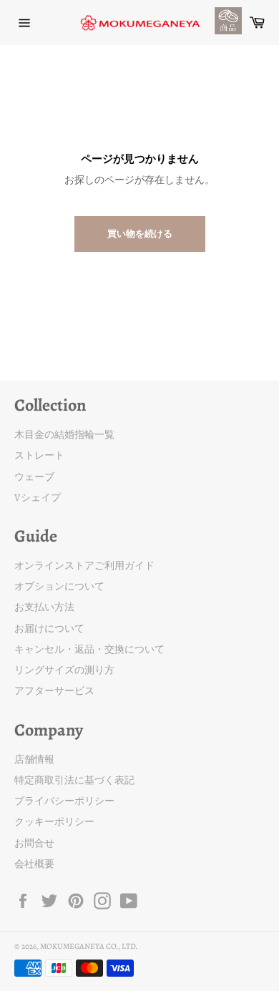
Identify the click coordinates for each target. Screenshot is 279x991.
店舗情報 (34, 759)
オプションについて (59, 586)
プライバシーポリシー (64, 801)
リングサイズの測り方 (64, 670)
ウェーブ (34, 477)
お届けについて (49, 628)
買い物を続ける (139, 234)
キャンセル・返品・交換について (89, 649)
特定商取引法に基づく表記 (74, 780)
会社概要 (34, 864)
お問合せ (34, 843)
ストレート (39, 455)
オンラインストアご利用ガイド (84, 565)
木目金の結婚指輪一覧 (64, 434)
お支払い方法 (44, 607)
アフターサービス (54, 691)
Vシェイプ (37, 497)
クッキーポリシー (54, 822)
